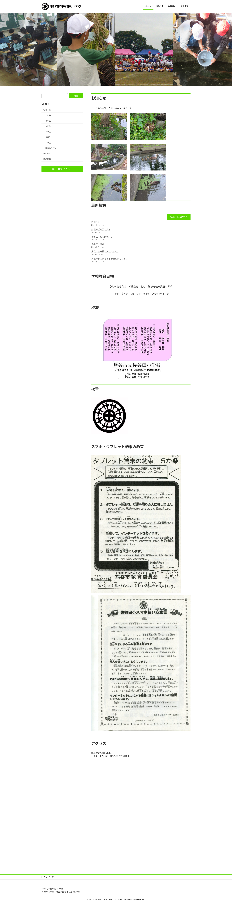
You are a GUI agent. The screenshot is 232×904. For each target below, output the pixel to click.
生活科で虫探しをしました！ (105, 251)
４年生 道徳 (97, 244)
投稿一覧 (47, 110)
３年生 (48, 126)
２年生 (48, 121)
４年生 (48, 132)
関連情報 (47, 159)
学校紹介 (47, 153)
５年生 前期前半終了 (102, 236)
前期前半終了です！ (101, 229)
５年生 (48, 137)
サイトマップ (49, 877)
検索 (76, 96)
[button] (62, 169)
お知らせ (95, 222)
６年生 (48, 142)
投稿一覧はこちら (178, 217)
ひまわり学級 (51, 148)
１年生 (48, 115)
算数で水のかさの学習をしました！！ (109, 258)
